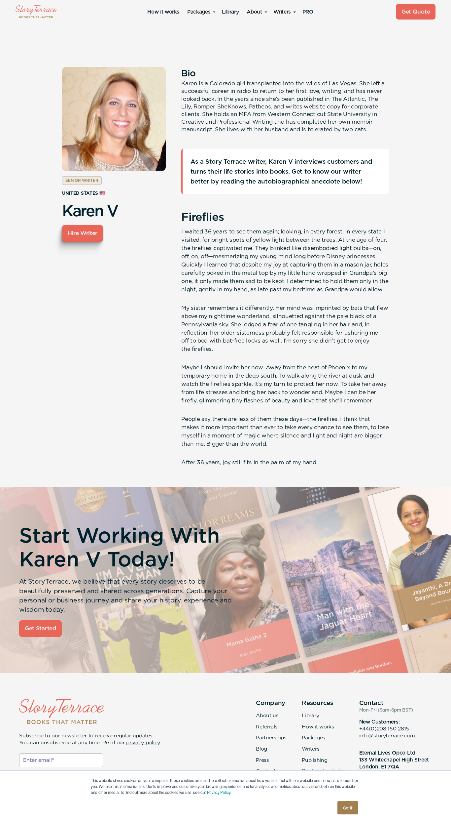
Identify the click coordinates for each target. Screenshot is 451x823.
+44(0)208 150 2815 (384, 728)
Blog (261, 749)
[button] (200, 12)
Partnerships (271, 737)
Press (262, 760)
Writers (310, 749)
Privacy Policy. (219, 792)
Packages (313, 737)
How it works (163, 12)
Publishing (314, 760)
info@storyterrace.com (387, 735)
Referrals (266, 726)
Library (230, 12)
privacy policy (143, 742)
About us (267, 715)
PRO (307, 12)
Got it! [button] (348, 807)
